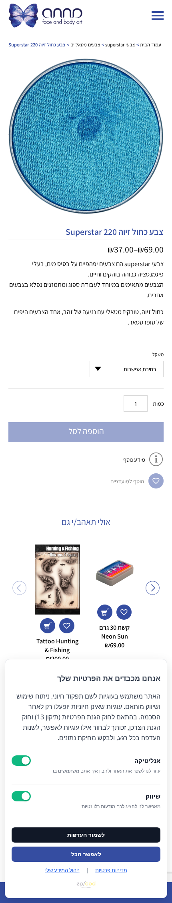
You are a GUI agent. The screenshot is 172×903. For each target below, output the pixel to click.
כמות (158, 403)
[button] (156, 481)
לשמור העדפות (86, 835)
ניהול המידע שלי (62, 870)
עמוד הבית (150, 44)
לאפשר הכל (86, 854)
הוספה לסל (86, 430)
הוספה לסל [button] (104, 612)
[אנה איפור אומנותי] (45, 25)
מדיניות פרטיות (111, 870)
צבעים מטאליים (85, 44)
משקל (158, 354)
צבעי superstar (120, 44)
